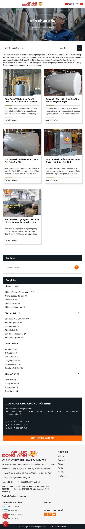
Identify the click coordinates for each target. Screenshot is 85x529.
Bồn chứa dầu (10, 326)
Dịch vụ (61, 464)
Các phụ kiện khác (12, 368)
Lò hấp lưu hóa (11, 384)
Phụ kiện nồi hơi (12, 344)
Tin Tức (61, 472)
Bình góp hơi (10, 330)
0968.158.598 (23, 422)
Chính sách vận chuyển (10, 506)
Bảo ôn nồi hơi (10, 357)
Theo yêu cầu (10, 391)
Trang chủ (36, 28)
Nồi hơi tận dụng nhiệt (13, 307)
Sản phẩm (62, 460)
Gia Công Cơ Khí (12, 374)
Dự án (60, 468)
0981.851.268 (21, 428)
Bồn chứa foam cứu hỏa (14, 334)
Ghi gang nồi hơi (11, 361)
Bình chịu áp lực (12, 313)
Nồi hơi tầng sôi (11, 303)
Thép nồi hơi (10, 353)
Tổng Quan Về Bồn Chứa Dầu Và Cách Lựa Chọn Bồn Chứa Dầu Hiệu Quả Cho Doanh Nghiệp (21, 102)
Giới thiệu (61, 456)
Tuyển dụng (62, 476)
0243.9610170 (13, 482)
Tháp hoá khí (10, 387)
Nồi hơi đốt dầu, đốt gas (14, 296)
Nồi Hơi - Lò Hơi (11, 286)
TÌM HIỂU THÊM (10, 120)
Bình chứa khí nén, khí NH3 (15, 319)
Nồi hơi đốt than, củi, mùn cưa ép (18, 292)
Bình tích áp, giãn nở (13, 338)
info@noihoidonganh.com (16, 496)
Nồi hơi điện (10, 300)
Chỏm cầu (9, 380)
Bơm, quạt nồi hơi (12, 364)
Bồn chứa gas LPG (12, 323)
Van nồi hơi (9, 349)
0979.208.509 (26, 482)
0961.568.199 (22, 425)
